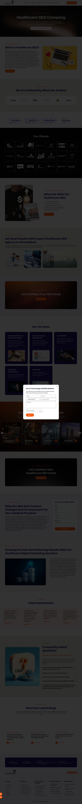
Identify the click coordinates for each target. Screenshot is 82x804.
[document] (41, 402)
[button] (57, 386)
